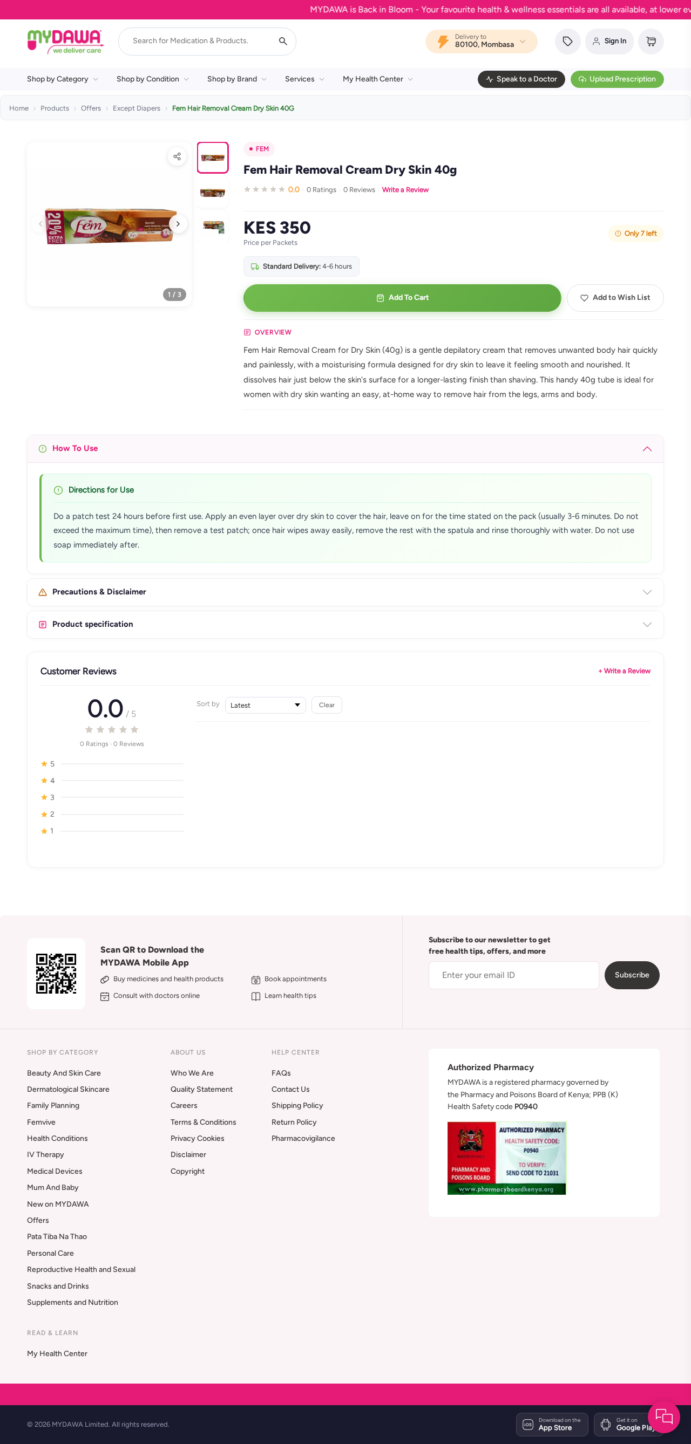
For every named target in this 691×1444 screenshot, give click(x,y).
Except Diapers (136, 108)
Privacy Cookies (198, 1138)
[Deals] (568, 41)
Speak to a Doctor (527, 79)
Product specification (92, 624)
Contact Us (291, 1089)
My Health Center (373, 79)
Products (54, 108)
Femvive (41, 1122)
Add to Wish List (622, 297)
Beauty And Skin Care (64, 1073)
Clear (327, 705)
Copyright (188, 1171)
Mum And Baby (53, 1187)
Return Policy (294, 1122)
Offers (91, 108)
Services (300, 79)
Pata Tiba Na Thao (57, 1236)
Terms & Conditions (203, 1122)
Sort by (208, 704)
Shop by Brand (232, 79)
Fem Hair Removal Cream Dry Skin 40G (233, 108)
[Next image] (178, 224)
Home (19, 108)
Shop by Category (58, 79)
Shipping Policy (297, 1105)
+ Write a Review (624, 671)
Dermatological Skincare (68, 1089)
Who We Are (192, 1073)
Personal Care (50, 1253)
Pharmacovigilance (303, 1138)
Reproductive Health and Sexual (81, 1269)
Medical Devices (55, 1171)
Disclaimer (188, 1154)
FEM (262, 149)
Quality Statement (202, 1089)
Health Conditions (57, 1138)
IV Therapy (45, 1154)
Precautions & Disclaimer (99, 592)
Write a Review (405, 190)
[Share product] (177, 156)
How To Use (75, 448)
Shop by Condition (148, 79)
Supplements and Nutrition (72, 1302)
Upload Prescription (623, 79)
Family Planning (53, 1105)
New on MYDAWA (58, 1204)
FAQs (281, 1073)
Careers (184, 1105)
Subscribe (632, 975)
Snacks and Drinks (58, 1286)
